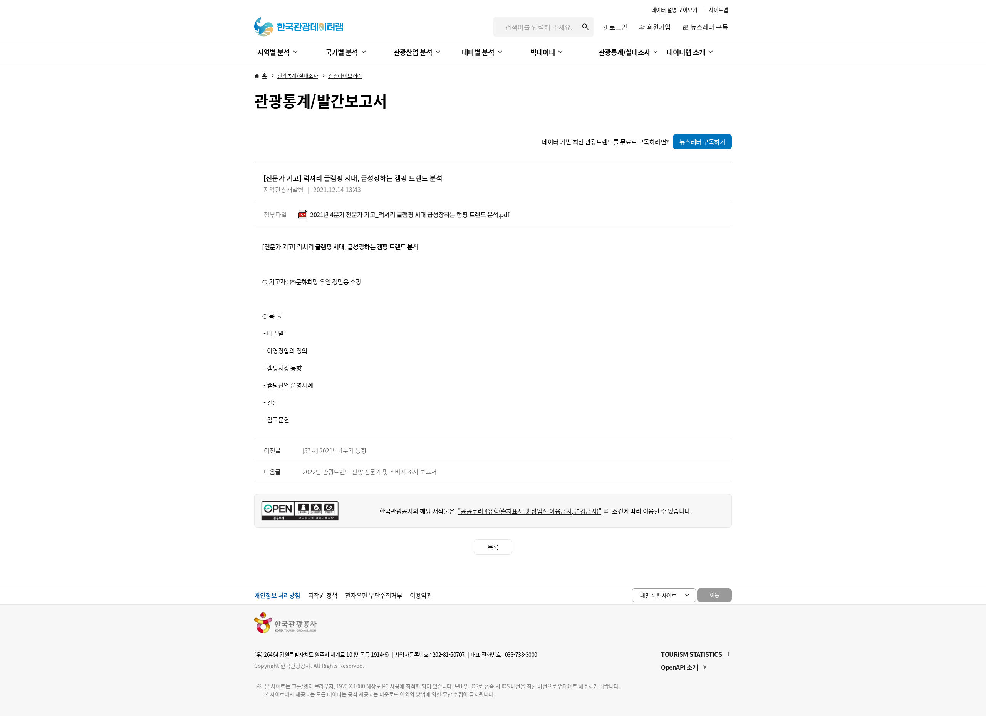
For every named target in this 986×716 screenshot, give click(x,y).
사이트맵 (718, 9)
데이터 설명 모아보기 (674, 9)
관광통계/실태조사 (624, 52)
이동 (714, 595)
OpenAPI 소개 (679, 667)
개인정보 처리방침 (277, 595)
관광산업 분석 (413, 52)
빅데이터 (542, 52)
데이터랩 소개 (686, 52)
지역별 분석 (273, 52)
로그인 (618, 27)
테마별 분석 (478, 52)
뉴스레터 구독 (709, 27)
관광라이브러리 (345, 75)
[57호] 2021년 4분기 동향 (334, 450)
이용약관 (421, 595)
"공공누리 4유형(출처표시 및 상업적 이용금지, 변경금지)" (530, 510)
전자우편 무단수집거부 (373, 595)
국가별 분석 (341, 52)
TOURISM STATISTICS (691, 654)
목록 (493, 547)
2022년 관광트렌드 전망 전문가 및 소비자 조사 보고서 (369, 471)
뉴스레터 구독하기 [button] (702, 141)
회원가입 (659, 27)
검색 (585, 27)
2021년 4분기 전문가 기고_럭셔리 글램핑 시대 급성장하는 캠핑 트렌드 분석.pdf (410, 214)
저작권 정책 (322, 595)
